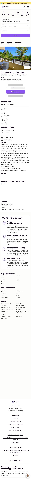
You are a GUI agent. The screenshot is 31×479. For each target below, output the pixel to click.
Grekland (9, 42)
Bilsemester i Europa (6, 316)
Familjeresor (18, 316)
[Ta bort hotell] (28, 20)
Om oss (15, 418)
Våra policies (15, 442)
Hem (2, 42)
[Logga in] (24, 7)
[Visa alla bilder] (27, 67)
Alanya (2, 289)
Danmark (18, 276)
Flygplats (8, 87)
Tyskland (3, 281)
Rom (2, 295)
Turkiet (2, 278)
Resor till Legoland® (20, 307)
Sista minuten (19, 303)
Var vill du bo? (5, 19)
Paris (2, 291)
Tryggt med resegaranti (15, 424)
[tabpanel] (15, 27)
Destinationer (15, 427)
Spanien (3, 276)
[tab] (3, 14)
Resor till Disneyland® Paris (7, 309)
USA (17, 283)
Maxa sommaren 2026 (6, 303)
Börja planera (15, 91)
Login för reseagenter (15, 430)
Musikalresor (4, 318)
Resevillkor (15, 415)
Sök (15, 35)
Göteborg (18, 297)
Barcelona (3, 293)
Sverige (17, 281)
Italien (17, 278)
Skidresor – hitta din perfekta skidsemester (22, 312)
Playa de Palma (19, 291)
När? (3, 25)
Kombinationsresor (5, 307)
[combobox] (14, 21)
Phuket (17, 295)
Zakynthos (18, 42)
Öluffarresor (19, 309)
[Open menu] (28, 7)
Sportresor (3, 314)
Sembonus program (16, 447)
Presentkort (15, 455)
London (17, 293)
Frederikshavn (4, 297)
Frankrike (3, 279)
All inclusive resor (20, 305)
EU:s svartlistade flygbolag (15, 435)
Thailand (3, 283)
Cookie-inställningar (16, 460)
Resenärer (5, 30)
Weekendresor (4, 311)
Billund (17, 289)
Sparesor (18, 314)
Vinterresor (3, 305)
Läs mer (3, 142)
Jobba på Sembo (15, 421)
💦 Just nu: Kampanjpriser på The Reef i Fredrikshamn (15, 3)
